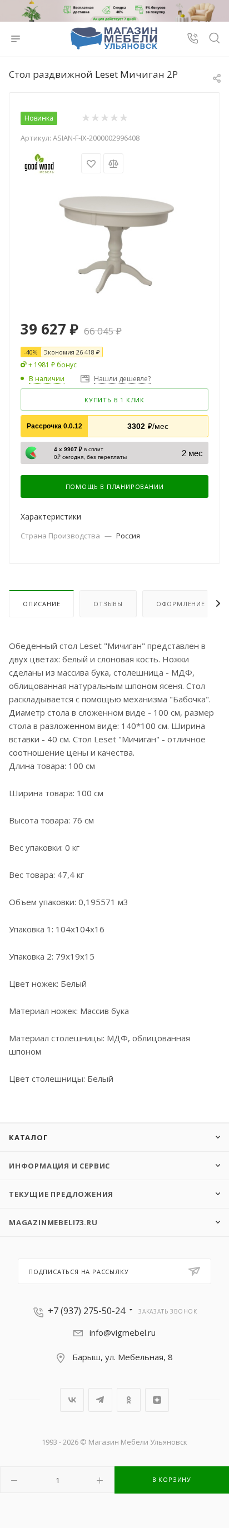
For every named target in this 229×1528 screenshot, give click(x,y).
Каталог (28, 1137)
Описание (41, 604)
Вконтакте (72, 1400)
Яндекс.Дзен (157, 1400)
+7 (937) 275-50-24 (86, 1310)
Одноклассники (129, 1400)
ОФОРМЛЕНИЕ (180, 604)
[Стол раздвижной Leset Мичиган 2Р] (114, 240)
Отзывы (108, 604)
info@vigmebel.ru (122, 1332)
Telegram (100, 1400)
